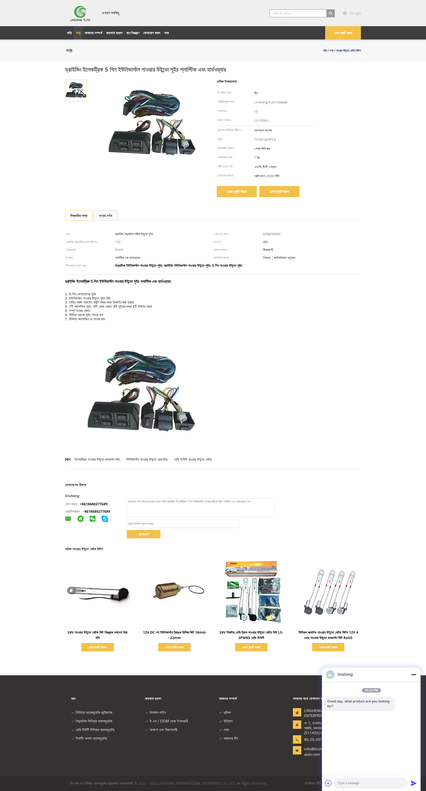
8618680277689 (97, 511)
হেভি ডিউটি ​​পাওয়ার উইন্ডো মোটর (193, 459)
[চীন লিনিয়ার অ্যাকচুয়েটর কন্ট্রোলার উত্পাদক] (80, 13)
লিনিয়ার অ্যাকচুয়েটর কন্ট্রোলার (94, 712)
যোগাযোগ (143, 534)
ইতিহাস (228, 720)
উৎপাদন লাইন (158, 712)
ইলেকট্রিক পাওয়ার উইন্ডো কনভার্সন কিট (97, 459)
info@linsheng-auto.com (317, 751)
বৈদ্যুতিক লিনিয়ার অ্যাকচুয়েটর (94, 720)
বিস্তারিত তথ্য (78, 215)
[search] (330, 13)
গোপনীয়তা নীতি (312, 783)
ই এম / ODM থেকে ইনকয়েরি (169, 720)
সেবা (226, 729)
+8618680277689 (93, 504)
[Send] (414, 783)
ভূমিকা (227, 712)
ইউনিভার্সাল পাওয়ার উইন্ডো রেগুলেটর (146, 459)
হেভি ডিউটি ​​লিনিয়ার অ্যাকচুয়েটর (95, 729)
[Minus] (414, 675)
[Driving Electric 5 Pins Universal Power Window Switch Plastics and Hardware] (76, 90)
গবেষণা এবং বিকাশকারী (163, 729)
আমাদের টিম (231, 738)
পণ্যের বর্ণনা (105, 215)
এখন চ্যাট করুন (343, 32)
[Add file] (328, 783)
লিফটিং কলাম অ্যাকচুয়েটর (91, 738)
